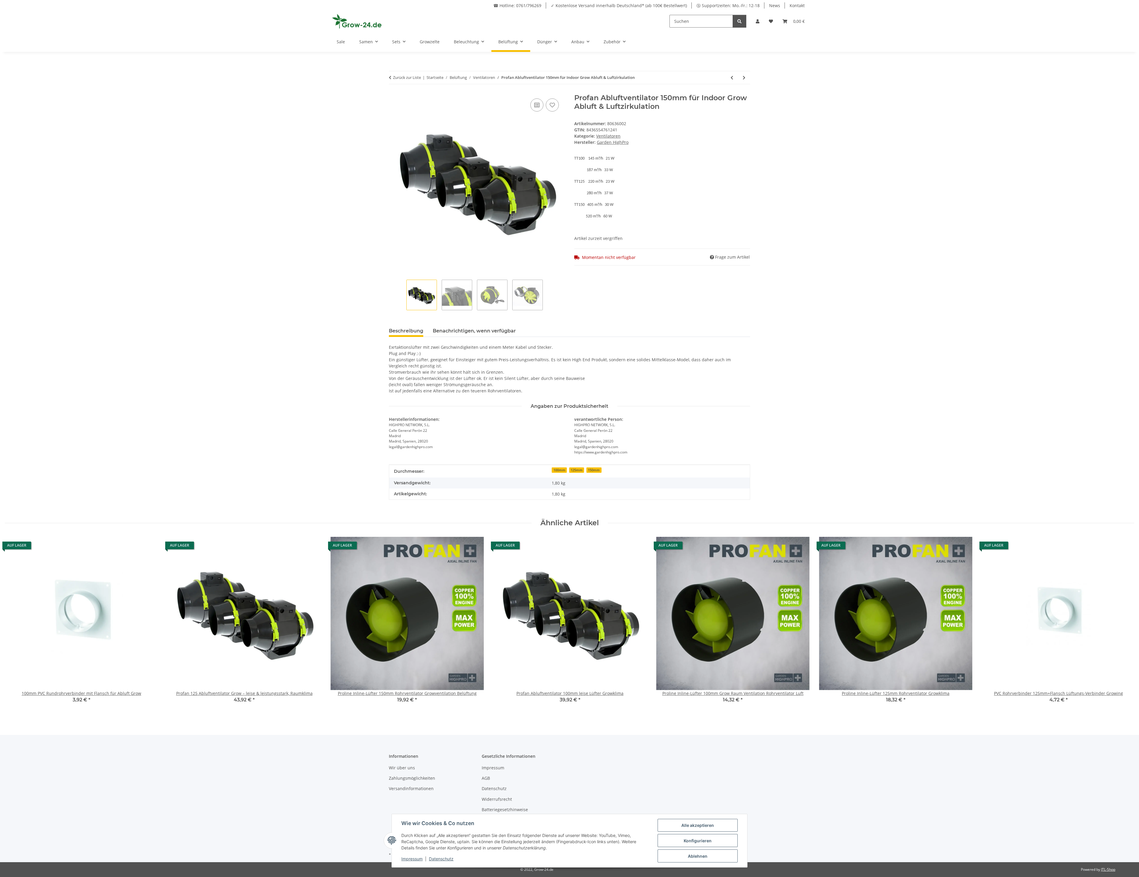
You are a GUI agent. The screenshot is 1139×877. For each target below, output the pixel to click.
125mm (577, 470)
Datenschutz (494, 788)
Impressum (493, 768)
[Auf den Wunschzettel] (552, 105)
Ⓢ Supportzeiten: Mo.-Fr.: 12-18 (728, 5)
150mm (594, 470)
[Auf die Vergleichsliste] (536, 105)
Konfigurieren (698, 840)
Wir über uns (402, 768)
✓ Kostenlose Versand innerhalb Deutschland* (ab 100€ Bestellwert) (619, 5)
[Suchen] (739, 21)
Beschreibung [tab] (406, 331)
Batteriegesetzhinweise (505, 809)
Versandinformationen (411, 788)
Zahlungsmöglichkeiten (412, 778)
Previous (15, 624)
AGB (486, 778)
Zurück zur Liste (407, 77)
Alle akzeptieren (697, 825)
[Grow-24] (358, 21)
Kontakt (797, 5)
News (774, 5)
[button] (757, 21)
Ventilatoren (608, 136)
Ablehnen (697, 856)
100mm (559, 470)
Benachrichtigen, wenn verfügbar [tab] (474, 331)
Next (1125, 624)
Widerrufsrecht (497, 799)
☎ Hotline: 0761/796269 (517, 5)
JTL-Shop (1108, 869)
